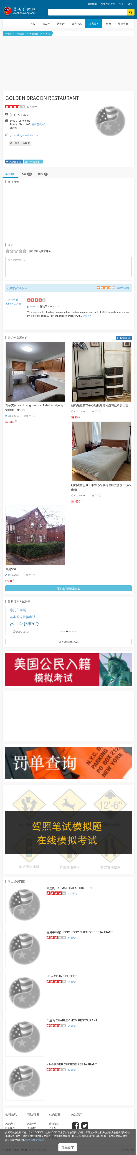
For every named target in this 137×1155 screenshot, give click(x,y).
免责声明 (32, 1123)
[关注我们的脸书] (75, 1128)
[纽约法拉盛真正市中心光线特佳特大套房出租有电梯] (101, 452)
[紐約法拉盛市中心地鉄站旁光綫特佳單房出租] (101, 372)
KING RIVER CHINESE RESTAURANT (72, 1064)
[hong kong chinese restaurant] (24, 949)
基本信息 (10, 173)
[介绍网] (22, 10)
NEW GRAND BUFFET (62, 976)
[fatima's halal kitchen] (24, 905)
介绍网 (8, 33)
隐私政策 (28, 1139)
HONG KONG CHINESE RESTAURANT (80, 932)
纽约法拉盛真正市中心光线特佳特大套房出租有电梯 (101, 487)
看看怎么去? (38, 124)
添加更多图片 (35, 161)
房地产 (61, 23)
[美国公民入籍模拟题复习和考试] (68, 669)
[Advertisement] (68, 63)
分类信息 (77, 23)
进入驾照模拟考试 (68, 642)
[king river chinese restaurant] (24, 1081)
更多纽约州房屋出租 (68, 588)
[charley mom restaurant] (24, 1037)
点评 (26, 173)
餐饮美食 (33, 33)
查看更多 (87, 315)
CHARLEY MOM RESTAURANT (72, 1020)
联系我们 (10, 1128)
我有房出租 (125, 337)
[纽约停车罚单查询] (68, 763)
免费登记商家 (15, 161)
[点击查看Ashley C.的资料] (13, 304)
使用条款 (40, 1139)
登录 (121, 4)
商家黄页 (94, 23)
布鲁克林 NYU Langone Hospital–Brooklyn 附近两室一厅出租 (34, 407)
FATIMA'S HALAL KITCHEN (69, 888)
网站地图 (92, 4)
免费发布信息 (108, 4)
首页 (32, 23)
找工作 (46, 23)
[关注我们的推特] (84, 1128)
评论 (72, 893)
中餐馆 (46, 33)
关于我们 (10, 1123)
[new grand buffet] (24, 993)
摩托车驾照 (18, 610)
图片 (42, 173)
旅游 (108, 23)
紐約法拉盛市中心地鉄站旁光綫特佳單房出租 (99, 405)
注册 (130, 4)
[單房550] (35, 536)
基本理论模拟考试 (22, 617)
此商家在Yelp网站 (17, 288)
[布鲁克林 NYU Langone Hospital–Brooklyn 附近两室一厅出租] (35, 372)
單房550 (10, 569)
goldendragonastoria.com (24, 135)
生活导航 (123, 23)
